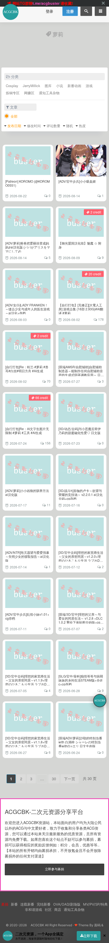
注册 (70, 11)
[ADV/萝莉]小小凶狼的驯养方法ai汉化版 (27, 492)
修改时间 (34, 125)
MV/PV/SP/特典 (95, 904)
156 (48, 443)
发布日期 (14, 125)
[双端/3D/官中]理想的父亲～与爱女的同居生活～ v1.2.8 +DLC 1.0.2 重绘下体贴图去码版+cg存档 (80, 620)
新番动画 (74, 85)
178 (101, 319)
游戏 (89, 85)
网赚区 (29, 92)
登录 (49, 11)
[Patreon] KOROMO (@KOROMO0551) (27, 183)
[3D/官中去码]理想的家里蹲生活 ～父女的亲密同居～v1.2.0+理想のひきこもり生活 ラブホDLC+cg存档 (80, 558)
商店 (57, 909)
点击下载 (50, 3)
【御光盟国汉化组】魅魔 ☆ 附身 (79, 245)
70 (49, 381)
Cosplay (12, 85)
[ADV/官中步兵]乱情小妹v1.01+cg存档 (27, 616)
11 (49, 505)
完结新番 (44, 904)
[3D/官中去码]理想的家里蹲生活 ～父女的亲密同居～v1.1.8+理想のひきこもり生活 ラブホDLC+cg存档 (27, 744)
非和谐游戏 (33, 909)
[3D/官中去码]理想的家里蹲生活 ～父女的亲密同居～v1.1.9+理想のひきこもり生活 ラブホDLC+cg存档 (27, 682)
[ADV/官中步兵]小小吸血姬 (77, 181)
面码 (97, 925)
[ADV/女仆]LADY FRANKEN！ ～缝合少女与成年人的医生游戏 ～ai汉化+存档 (27, 309)
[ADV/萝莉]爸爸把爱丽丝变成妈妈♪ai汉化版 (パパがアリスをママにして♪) (27, 247)
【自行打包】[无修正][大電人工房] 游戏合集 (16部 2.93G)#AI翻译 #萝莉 (80, 309)
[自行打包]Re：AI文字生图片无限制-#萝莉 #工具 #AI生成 (27, 430)
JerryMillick (31, 85)
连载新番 (27, 904)
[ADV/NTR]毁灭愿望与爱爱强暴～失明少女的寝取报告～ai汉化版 (27, 556)
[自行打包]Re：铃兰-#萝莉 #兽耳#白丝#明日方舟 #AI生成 (26, 369)
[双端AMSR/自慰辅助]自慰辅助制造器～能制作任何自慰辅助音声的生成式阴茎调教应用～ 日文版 (81, 373)
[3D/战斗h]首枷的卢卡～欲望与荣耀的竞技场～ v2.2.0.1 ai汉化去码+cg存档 (80, 494)
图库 (48, 85)
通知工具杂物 (49, 92)
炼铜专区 (13, 92)
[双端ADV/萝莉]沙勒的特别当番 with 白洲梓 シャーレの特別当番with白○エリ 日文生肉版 (80, 742)
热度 (82, 125)
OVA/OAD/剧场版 (66, 904)
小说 (59, 85)
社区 (48, 909)
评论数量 (53, 125)
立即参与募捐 (54, 869)
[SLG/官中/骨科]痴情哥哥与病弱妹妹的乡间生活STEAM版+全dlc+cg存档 (80, 680)
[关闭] (103, 3)
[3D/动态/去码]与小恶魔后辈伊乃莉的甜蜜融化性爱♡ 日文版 (79, 430)
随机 (69, 125)
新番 (14, 904)
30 (54, 778)
